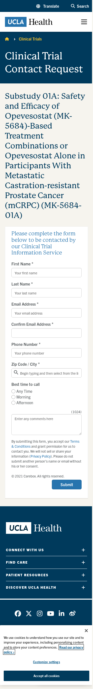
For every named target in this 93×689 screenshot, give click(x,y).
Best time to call (25, 384)
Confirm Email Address (32, 324)
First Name (22, 263)
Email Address (25, 304)
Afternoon (24, 402)
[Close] (86, 630)
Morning (23, 396)
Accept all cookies (46, 676)
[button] (47, 5)
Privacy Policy (41, 456)
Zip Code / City (25, 364)
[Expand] (83, 550)
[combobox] (46, 373)
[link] (18, 613)
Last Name (22, 284)
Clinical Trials (30, 38)
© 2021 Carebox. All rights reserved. (37, 476)
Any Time (24, 391)
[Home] (7, 39)
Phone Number (26, 344)
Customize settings (46, 662)
